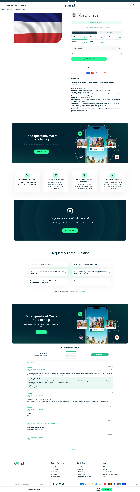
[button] (3, 5)
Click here (82, 291)
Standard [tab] (84, 32)
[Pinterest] (60, 484)
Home (3, 9)
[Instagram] (57, 484)
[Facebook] (53, 484)
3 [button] (70, 449)
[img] (29, 367)
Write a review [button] (99, 355)
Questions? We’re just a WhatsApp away (69, 1)
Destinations (10, 9)
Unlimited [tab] (109, 32)
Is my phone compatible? (96, 22)
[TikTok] (63, 484)
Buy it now (89, 67)
